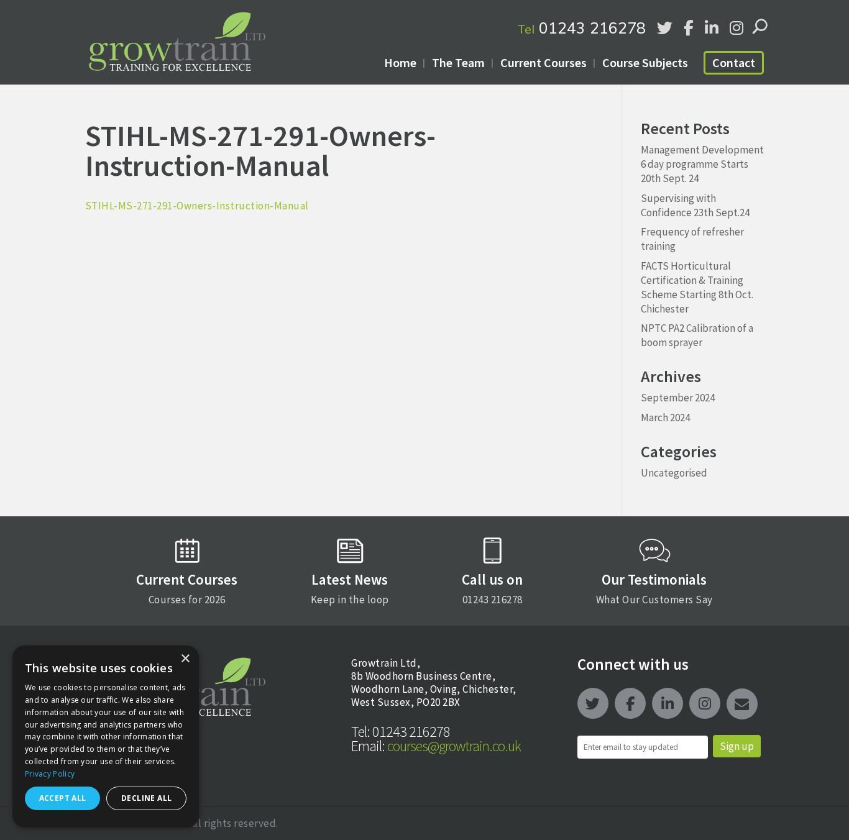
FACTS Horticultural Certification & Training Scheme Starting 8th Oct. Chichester (697, 287)
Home (400, 62)
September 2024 (678, 397)
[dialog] (105, 737)
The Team (458, 62)
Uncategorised (674, 473)
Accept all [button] (62, 798)
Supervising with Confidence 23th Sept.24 (695, 205)
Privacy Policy (50, 774)
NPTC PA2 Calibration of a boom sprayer (697, 335)
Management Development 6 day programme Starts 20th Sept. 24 (702, 164)
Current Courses (543, 62)
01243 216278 (581, 27)
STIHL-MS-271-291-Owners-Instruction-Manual (197, 205)
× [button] (185, 659)
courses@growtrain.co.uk (436, 746)
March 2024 (665, 417)
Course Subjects (645, 62)
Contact (733, 62)
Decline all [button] (146, 798)
